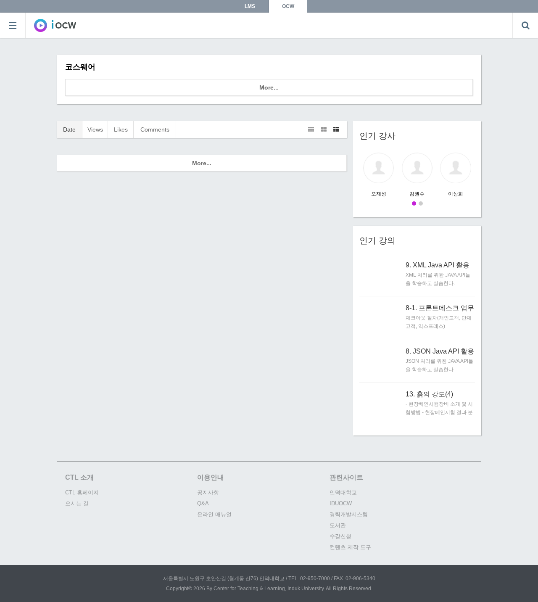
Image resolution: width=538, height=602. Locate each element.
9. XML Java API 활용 (437, 265)
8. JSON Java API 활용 (440, 351)
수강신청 (340, 536)
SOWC (55, 25)
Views (95, 129)
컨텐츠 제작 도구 (350, 547)
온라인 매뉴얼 (214, 514)
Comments (154, 129)
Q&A (203, 503)
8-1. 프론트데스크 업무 (440, 308)
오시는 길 (77, 503)
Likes (121, 129)
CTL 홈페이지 (82, 492)
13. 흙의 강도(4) (429, 394)
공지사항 (208, 492)
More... (269, 87)
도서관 (338, 525)
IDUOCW (341, 503)
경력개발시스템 (349, 514)
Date (69, 129)
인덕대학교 (343, 492)
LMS (250, 6)
